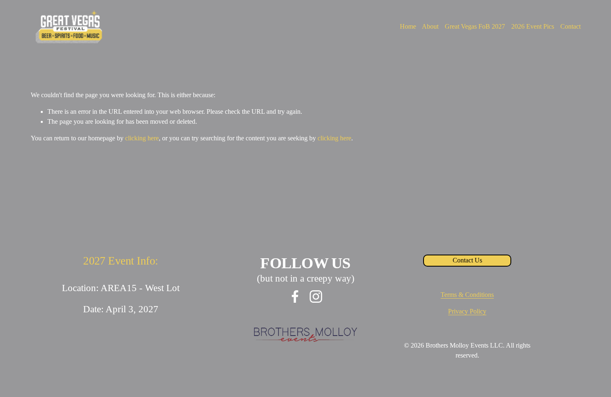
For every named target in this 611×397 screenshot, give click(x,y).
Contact (570, 26)
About (430, 26)
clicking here (142, 138)
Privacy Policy (467, 311)
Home (408, 26)
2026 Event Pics (532, 26)
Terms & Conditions (467, 294)
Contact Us (467, 260)
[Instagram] (316, 296)
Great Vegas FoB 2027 (475, 26)
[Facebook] (295, 296)
